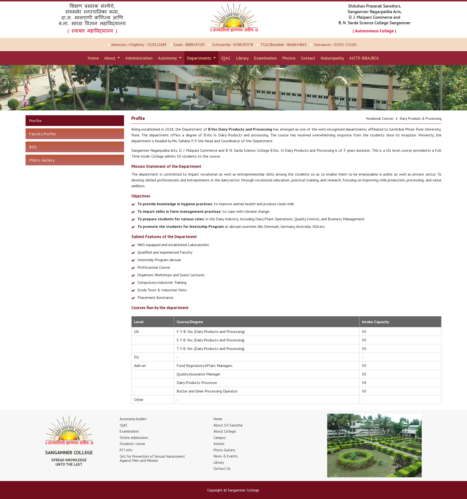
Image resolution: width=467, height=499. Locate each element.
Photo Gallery (41, 160)
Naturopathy (332, 58)
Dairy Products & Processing (420, 118)
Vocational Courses (380, 118)
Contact (308, 58)
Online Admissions (134, 437)
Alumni (219, 443)
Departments (199, 58)
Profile (35, 120)
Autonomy (168, 58)
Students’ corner (132, 443)
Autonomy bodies (133, 419)
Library (242, 58)
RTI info (126, 450)
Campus (220, 437)
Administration (139, 58)
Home (93, 58)
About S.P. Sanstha (228, 425)
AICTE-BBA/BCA (364, 58)
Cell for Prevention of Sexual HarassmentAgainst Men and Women (152, 458)
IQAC (226, 58)
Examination (265, 58)
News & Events (226, 456)
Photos (289, 58)
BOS (33, 146)
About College (225, 431)
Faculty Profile (42, 133)
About (110, 58)
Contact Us (222, 468)
